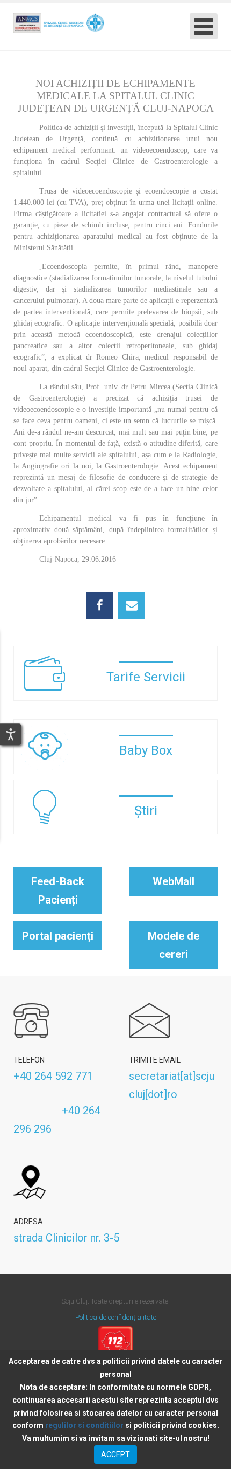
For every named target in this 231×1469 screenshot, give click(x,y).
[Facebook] (99, 605)
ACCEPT (115, 1454)
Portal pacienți (57, 935)
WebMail (173, 881)
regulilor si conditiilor (84, 1425)
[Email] (131, 605)
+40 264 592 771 (53, 1076)
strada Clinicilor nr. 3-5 (66, 1237)
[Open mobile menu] (204, 26)
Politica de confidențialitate (115, 1317)
